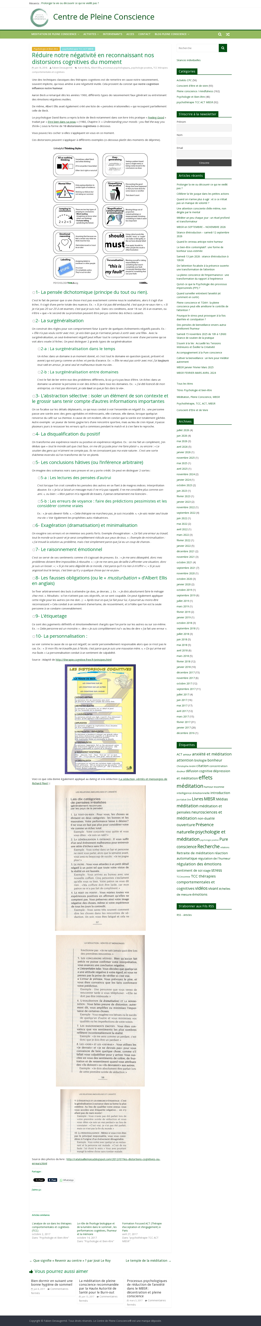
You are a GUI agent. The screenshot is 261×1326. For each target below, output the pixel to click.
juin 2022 (182, 518)
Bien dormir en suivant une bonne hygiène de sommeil (52, 1283)
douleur (181, 771)
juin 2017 (182, 700)
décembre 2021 (186, 551)
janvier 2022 (184, 545)
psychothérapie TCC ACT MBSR (77, 48)
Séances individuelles (189, 60)
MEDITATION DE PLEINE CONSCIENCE (54, 34)
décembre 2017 (186, 672)
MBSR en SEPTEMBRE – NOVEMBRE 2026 (201, 227)
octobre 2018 (184, 623)
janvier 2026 (184, 452)
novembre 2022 (186, 507)
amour (187, 754)
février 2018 (183, 661)
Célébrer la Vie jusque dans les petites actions (203, 193)
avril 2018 (182, 650)
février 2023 (183, 496)
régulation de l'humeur (214, 858)
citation (202, 765)
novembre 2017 (186, 678)
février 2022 (183, 540)
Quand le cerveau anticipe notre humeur (200, 241)
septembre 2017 (186, 689)
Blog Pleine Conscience (171, 34)
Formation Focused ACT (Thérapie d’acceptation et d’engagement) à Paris (142, 1227)
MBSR (209, 799)
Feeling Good (156, 117)
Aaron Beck (83, 67)
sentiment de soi (189, 870)
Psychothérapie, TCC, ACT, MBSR (196, 403)
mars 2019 (183, 606)
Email (180, 148)
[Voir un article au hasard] (228, 34)
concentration (218, 766)
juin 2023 (182, 490)
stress (216, 870)
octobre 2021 (184, 562)
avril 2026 (182, 446)
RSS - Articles (184, 915)
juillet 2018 (183, 634)
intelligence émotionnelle (193, 793)
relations (224, 847)
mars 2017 (183, 716)
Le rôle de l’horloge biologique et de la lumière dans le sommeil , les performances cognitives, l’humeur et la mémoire (97, 1229)
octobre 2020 (184, 578)
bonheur (214, 760)
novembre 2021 (186, 556)
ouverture (186, 824)
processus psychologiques (116, 67)
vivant (213, 888)
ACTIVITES (89, 34)
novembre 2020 (186, 573)
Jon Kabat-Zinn (184, 799)
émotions (199, 894)
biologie (200, 760)
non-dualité (206, 818)
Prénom (181, 121)
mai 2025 (182, 463)
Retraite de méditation (195, 853)
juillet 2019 (183, 601)
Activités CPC (184, 80)
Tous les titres (185, 383)
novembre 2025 (186, 457)
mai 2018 (182, 645)
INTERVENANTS (112, 34)
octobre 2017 (184, 683)
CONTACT (144, 34)
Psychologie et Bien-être (46, 48)
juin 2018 (182, 639)
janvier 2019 (184, 617)
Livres (197, 799)
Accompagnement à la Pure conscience (199, 352)
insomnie (219, 786)
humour (208, 786)
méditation (188, 806)
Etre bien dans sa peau (62, 121)
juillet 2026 (183, 430)
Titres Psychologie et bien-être (194, 390)
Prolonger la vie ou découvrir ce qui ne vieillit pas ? (70, 3)
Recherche (208, 846)
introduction (220, 792)
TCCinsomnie (183, 876)
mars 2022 (183, 534)
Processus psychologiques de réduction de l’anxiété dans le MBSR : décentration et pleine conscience (147, 1288)
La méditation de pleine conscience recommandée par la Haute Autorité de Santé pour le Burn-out (99, 1286)
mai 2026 (182, 441)
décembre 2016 (186, 733)
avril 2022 (182, 529)
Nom (180, 135)
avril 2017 (182, 711)
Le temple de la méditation (148, 1260)
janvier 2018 (184, 667)
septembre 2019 (186, 595)
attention (185, 760)
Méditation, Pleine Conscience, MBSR (198, 397)
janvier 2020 (184, 584)
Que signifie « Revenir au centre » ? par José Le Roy (70, 1260)
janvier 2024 (184, 479)
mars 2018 (183, 656)
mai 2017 (182, 705)
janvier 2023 (184, 501)
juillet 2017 (183, 694)
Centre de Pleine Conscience (103, 16)
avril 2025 (182, 468)
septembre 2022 (186, 512)
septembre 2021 (186, 567)
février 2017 (183, 722)
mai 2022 (182, 523)
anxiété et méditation (212, 754)
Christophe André (186, 766)
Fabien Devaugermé (62, 67)
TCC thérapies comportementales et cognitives (196, 882)
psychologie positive (141, 67)
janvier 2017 (184, 727)
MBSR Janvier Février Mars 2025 (195, 367)
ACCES (130, 34)
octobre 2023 (184, 485)
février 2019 (183, 612)
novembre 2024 (186, 474)
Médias (222, 799)
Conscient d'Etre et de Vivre (192, 410)
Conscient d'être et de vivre (192, 85)
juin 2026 (182, 435)
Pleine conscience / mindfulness (195, 91)
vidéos (201, 888)
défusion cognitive (199, 771)
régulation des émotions (199, 863)
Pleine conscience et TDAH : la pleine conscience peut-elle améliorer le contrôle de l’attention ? (202, 306)
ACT (179, 754)
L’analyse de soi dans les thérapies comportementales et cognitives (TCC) (52, 1227)
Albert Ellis (96, 67)
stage (207, 871)
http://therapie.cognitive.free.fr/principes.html (84, 659)
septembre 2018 (186, 628)
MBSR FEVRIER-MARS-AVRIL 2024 (196, 372)
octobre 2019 (184, 590)
